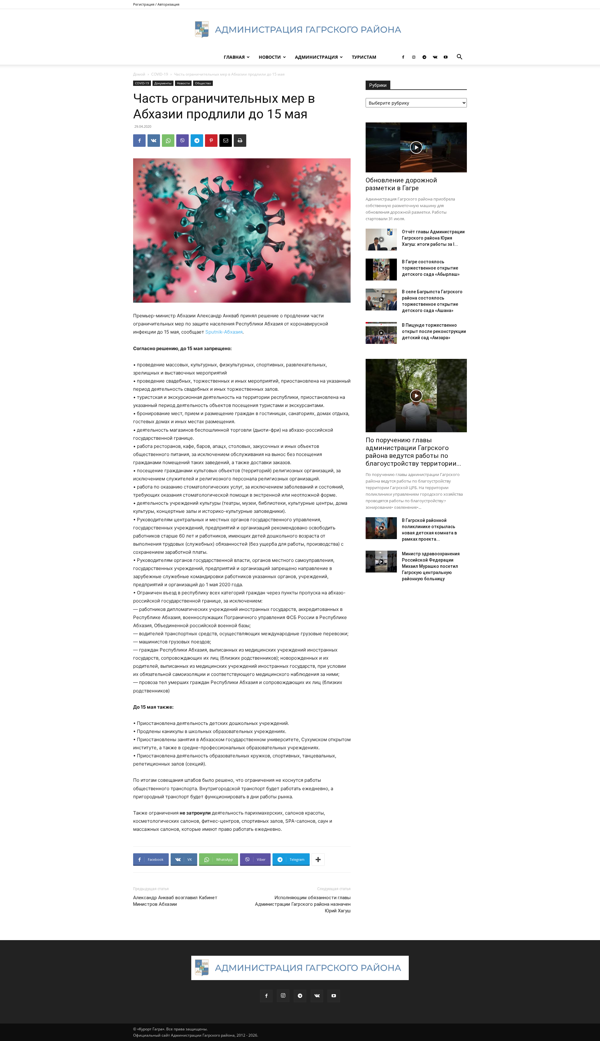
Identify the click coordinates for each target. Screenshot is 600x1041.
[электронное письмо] (225, 140)
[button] (459, 58)
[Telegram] (424, 57)
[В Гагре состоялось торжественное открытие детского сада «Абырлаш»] (381, 269)
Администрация (316, 57)
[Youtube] (445, 57)
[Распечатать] (240, 140)
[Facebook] (403, 57)
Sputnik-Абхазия (223, 332)
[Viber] (182, 140)
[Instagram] (413, 57)
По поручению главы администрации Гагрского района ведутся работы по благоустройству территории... (413, 451)
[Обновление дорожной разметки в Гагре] (416, 147)
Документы (163, 83)
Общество (203, 83)
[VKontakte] (435, 57)
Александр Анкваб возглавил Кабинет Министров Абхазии (175, 901)
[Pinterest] (211, 140)
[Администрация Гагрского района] (300, 29)
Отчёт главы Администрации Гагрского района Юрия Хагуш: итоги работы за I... (433, 238)
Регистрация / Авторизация (156, 4)
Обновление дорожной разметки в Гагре (401, 184)
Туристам (364, 57)
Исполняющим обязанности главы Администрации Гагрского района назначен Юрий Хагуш (303, 904)
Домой (139, 74)
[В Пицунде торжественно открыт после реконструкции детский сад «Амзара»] (381, 333)
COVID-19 (159, 74)
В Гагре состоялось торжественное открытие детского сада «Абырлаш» (431, 268)
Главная (234, 57)
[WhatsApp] (168, 140)
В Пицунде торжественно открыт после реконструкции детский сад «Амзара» (434, 331)
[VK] (154, 140)
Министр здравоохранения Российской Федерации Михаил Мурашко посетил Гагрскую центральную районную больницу (431, 566)
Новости (270, 57)
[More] (318, 859)
